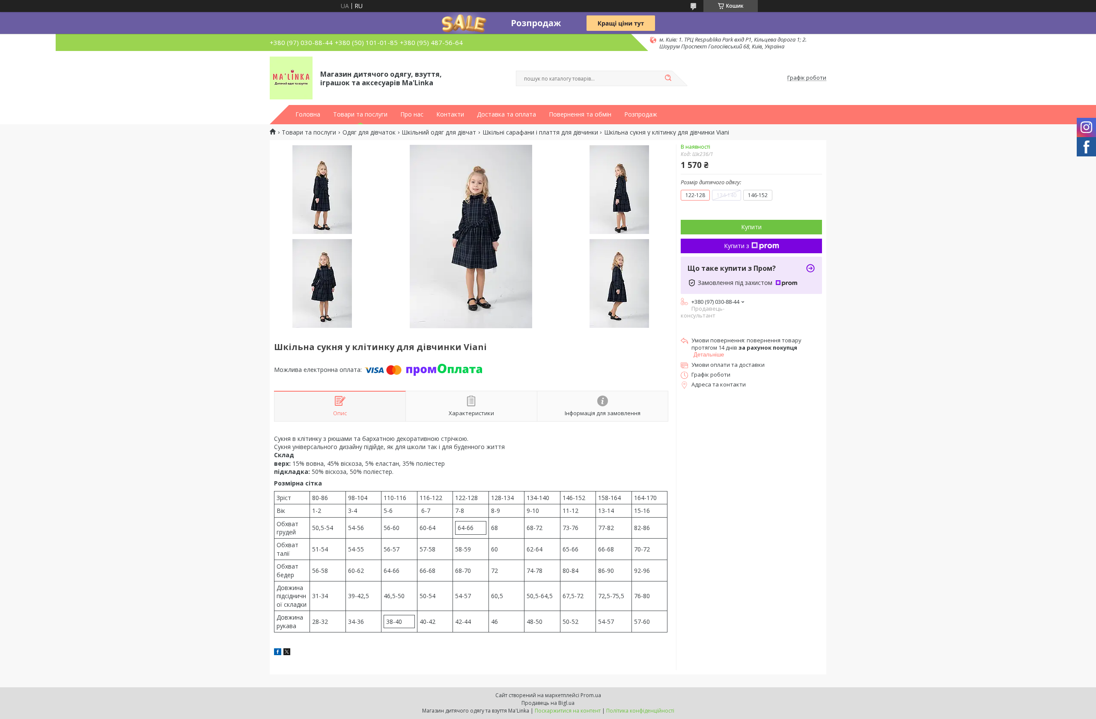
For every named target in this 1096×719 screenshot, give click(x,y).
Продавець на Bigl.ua (548, 703)
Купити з (736, 246)
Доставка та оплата (506, 114)
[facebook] (277, 653)
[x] (286, 653)
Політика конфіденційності (640, 710)
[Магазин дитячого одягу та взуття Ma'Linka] (291, 78)
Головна (307, 114)
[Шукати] (667, 78)
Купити (751, 227)
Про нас (411, 114)
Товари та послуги (360, 114)
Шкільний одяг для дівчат (439, 132)
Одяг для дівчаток (369, 132)
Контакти (450, 114)
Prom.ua (591, 695)
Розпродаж (640, 114)
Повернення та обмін (580, 114)
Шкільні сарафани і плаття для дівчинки (540, 132)
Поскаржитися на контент (568, 710)
